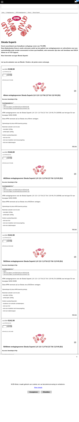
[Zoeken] (76, 7)
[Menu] (2, 2)
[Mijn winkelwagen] (75, 2)
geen (5, 105)
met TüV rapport (16, 106)
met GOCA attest (16, 108)
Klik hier (74, 146)
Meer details (38, 387)
